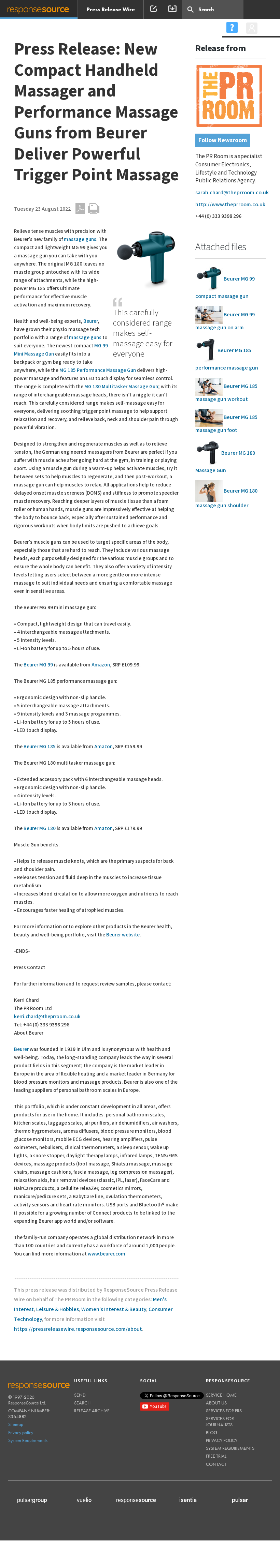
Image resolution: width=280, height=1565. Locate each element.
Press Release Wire (110, 9)
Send (80, 1395)
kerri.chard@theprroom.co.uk (47, 1016)
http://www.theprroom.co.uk (230, 204)
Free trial (216, 1456)
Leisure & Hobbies (57, 1309)
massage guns (80, 239)
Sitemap (15, 1424)
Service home (221, 1395)
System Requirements (27, 1440)
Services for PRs (224, 1411)
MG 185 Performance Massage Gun (97, 370)
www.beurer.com (106, 1254)
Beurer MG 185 (40, 746)
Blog (212, 1432)
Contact (216, 1464)
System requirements (230, 1448)
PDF (80, 208)
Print (93, 208)
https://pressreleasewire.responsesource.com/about (78, 1329)
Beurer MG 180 (40, 828)
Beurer (90, 321)
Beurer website (123, 935)
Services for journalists (220, 1421)
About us (216, 1403)
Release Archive (92, 1411)
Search (82, 1403)
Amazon (101, 665)
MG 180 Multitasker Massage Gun (121, 386)
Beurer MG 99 (38, 665)
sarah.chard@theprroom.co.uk (232, 192)
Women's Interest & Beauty (113, 1309)
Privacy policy (20, 1432)
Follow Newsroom (222, 140)
